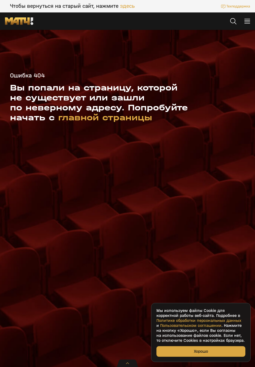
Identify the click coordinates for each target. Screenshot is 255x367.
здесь (127, 6)
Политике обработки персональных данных (198, 320)
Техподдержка (238, 6)
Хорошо (201, 351)
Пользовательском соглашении (190, 325)
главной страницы (105, 118)
